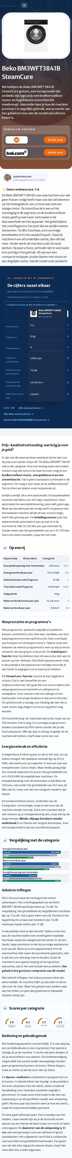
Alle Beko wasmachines (18, 414)
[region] (36, 354)
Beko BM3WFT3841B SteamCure (50, 312)
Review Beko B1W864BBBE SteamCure (27, 419)
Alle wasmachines (30, 408)
